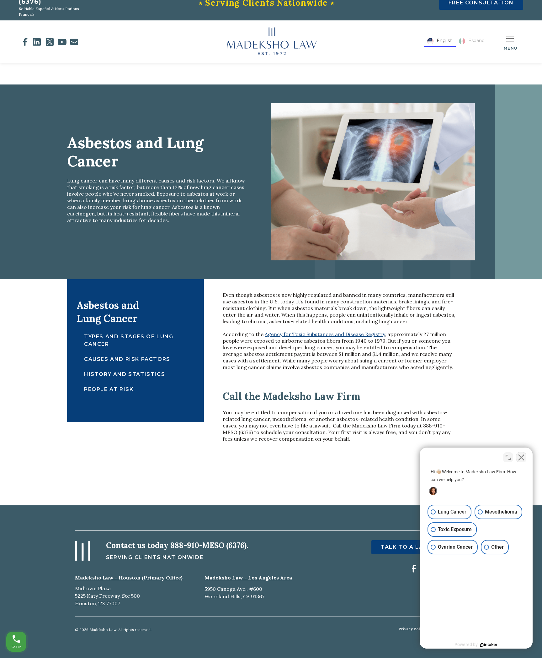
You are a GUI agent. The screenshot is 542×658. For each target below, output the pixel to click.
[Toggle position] (508, 457)
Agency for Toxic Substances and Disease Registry (325, 334)
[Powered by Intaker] (488, 645)
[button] (510, 42)
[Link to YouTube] (62, 42)
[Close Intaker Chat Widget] (521, 457)
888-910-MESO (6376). (209, 545)
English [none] (445, 40)
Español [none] (477, 40)
